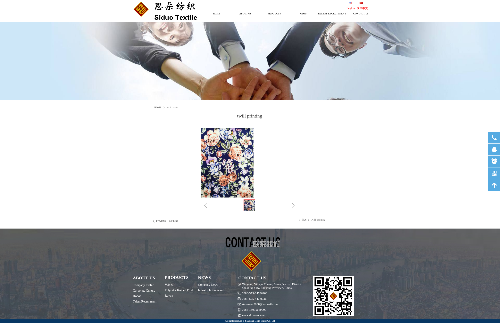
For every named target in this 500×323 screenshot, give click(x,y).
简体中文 (362, 8)
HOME (157, 107)
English (350, 8)
